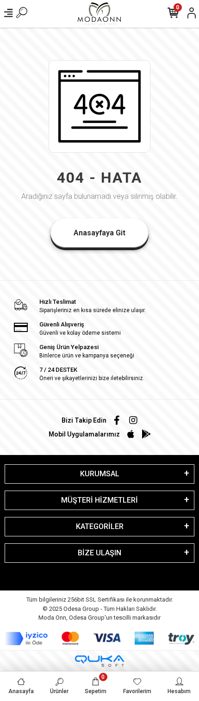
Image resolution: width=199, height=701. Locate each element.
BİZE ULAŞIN (99, 552)
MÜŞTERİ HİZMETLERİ (99, 500)
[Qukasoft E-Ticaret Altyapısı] (99, 661)
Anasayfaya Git (99, 232)
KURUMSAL (99, 473)
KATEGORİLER (100, 526)
